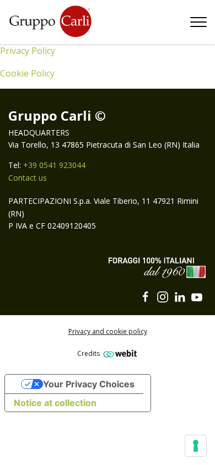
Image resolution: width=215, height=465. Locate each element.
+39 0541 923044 (54, 165)
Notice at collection (55, 402)
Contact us (27, 177)
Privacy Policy (27, 51)
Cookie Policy (27, 73)
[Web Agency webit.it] (119, 353)
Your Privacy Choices (89, 384)
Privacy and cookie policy (107, 331)
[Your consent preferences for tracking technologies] (195, 445)
